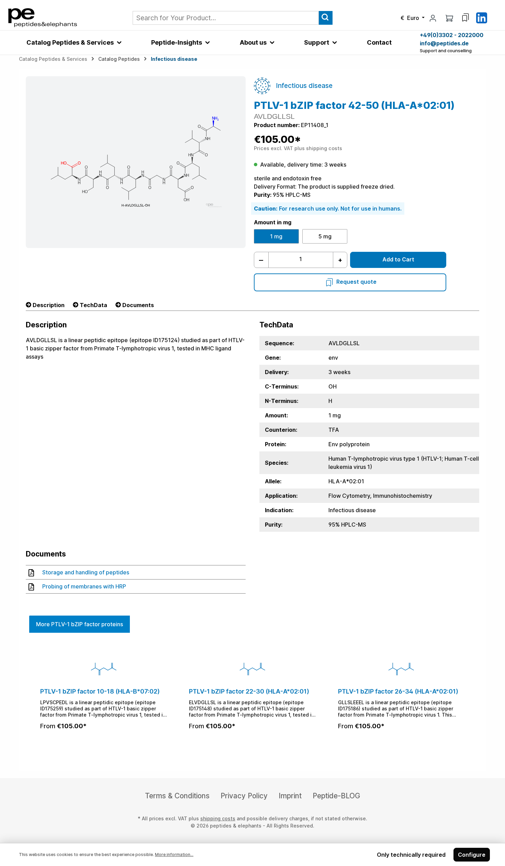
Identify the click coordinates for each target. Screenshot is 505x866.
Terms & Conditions (177, 795)
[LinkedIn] (482, 17)
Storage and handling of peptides (85, 572)
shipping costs (217, 818)
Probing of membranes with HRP (84, 586)
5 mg (325, 236)
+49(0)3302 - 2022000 (451, 35)
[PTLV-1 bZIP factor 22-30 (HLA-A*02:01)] (252, 669)
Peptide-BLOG (336, 795)
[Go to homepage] (42, 17)
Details (103, 744)
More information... (174, 854)
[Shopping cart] (449, 18)
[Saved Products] (465, 17)
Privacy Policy (244, 795)
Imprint (290, 795)
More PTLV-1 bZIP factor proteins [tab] (79, 624)
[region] (252, 698)
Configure (471, 854)
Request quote (356, 281)
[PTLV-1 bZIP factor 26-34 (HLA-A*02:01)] (401, 669)
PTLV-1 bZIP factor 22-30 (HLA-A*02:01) (249, 691)
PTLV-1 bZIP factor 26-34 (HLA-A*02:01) (398, 691)
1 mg (276, 236)
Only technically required (411, 854)
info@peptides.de (444, 43)
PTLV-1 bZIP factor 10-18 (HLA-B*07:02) (100, 691)
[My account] (433, 18)
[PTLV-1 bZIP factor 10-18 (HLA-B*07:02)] (103, 669)
